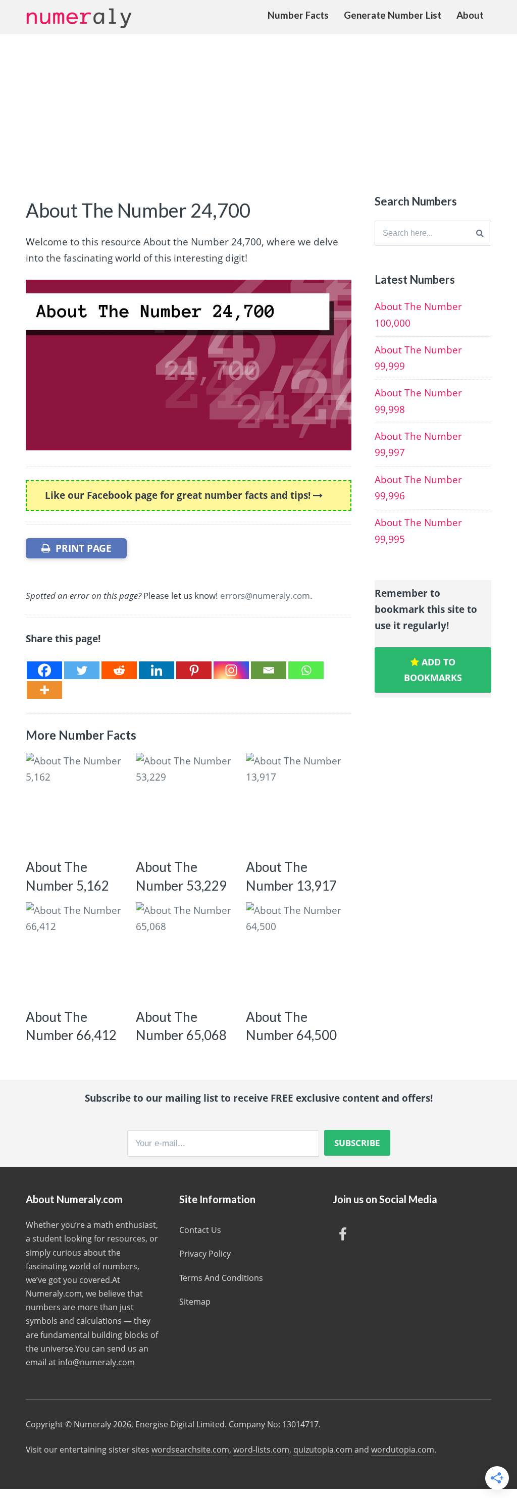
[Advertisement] (258, 110)
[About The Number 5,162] (76, 803)
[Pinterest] (194, 670)
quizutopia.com (322, 1449)
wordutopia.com (402, 1449)
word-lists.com (261, 1449)
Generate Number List (392, 15)
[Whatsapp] (306, 670)
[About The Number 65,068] (186, 952)
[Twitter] (81, 670)
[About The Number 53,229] (186, 803)
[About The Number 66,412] (76, 952)
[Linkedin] (156, 670)
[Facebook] (44, 670)
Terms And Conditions (221, 1277)
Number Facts (298, 15)
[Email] (268, 670)
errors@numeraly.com (265, 595)
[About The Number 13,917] (296, 803)
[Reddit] (119, 670)
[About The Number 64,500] (296, 952)
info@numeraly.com (96, 1362)
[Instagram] (231, 670)
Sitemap (195, 1301)
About (470, 15)
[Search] (480, 233)
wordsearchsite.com (190, 1449)
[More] (44, 690)
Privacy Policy (205, 1253)
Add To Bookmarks (433, 670)
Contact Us (200, 1229)
